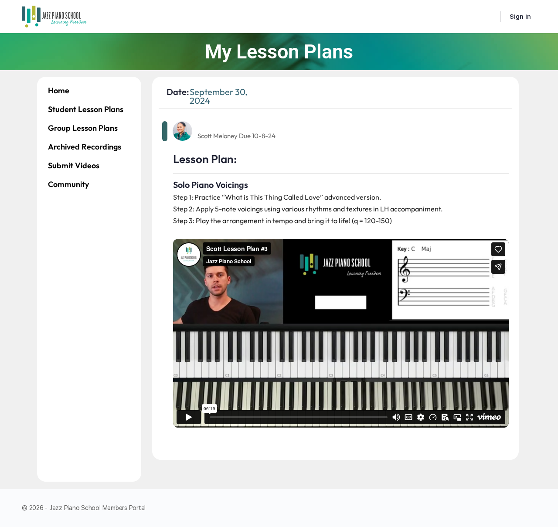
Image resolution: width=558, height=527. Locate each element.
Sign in (520, 16)
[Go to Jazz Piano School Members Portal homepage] (54, 15)
